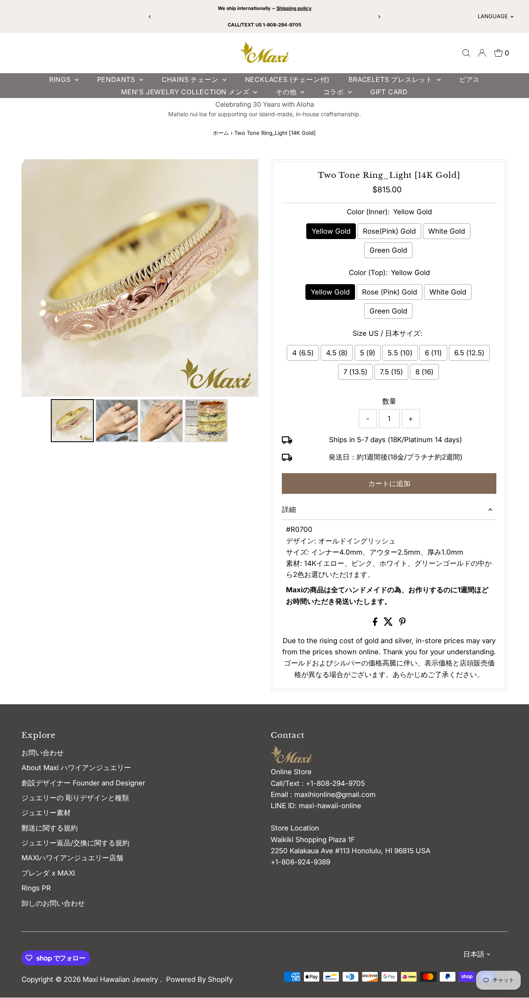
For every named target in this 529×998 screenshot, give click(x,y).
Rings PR (36, 888)
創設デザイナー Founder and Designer (83, 783)
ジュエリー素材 (46, 813)
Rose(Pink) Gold (389, 231)
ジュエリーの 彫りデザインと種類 (78, 798)
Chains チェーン (191, 79)
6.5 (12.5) (469, 353)
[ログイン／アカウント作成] (482, 53)
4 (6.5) (303, 353)
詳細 (289, 509)
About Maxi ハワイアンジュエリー (76, 767)
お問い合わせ (42, 753)
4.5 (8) (337, 353)
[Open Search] (466, 53)
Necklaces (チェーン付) (287, 79)
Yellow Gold (331, 231)
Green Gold (388, 250)
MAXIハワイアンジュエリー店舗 (72, 858)
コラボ (334, 92)
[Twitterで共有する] (389, 623)
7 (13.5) (355, 372)
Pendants (117, 79)
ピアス (469, 79)
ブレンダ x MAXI (48, 873)
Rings (61, 79)
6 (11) (433, 353)
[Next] (378, 16)
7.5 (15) (391, 372)
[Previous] (150, 16)
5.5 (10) (400, 353)
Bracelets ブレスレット (391, 79)
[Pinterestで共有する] (402, 623)
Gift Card (389, 92)
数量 (389, 401)
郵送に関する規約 (49, 828)
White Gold (446, 231)
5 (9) (367, 353)
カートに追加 (389, 483)
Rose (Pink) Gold (389, 292)
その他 (287, 92)
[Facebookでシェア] (376, 623)
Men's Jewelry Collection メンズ (186, 92)
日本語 (473, 954)
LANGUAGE (493, 16)
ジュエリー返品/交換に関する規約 (75, 843)
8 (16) (424, 372)
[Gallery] (139, 301)
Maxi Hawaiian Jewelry (121, 979)
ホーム (221, 132)
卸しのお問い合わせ (53, 903)
